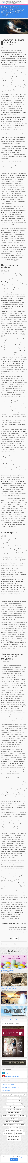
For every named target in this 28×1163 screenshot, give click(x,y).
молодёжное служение (14, 1121)
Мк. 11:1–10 (4, 47)
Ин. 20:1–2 (19, 746)
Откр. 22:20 (15, 259)
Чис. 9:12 (20, 565)
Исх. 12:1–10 (22, 323)
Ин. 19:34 (16, 624)
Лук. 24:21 (10, 225)
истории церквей (14, 1113)
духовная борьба (14, 1101)
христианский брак (14, 1139)
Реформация (20, 1133)
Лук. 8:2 (11, 711)
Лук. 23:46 (10, 576)
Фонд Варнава (6, 1090)
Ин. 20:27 (11, 640)
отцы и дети (14, 1127)
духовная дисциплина (14, 1104)
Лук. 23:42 (21, 242)
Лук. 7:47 (22, 705)
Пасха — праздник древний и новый (11, 1005)
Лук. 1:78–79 (20, 681)
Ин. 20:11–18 (5, 662)
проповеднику (8, 1133)
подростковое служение (14, 1130)
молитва (14, 1118)
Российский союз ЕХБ (8, 1084)
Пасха (16, 938)
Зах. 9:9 (12, 91)
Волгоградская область (12, 1076)
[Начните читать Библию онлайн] (14, 1062)
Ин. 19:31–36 (13, 565)
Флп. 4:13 (9, 809)
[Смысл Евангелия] (14, 1011)
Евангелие (7, 1107)
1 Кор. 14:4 (21, 885)
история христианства (9, 1116)
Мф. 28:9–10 (5, 881)
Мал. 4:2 (10, 675)
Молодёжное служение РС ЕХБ (10, 1087)
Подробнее (22, 1157)
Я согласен (14, 1159)
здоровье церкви (19, 1107)
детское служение (14, 1098)
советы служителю (14, 1136)
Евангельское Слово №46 (9, 1020)
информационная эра (14, 1110)
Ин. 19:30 (3, 535)
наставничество (9, 1124)
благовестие (7, 1095)
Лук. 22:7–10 (5, 270)
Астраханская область (12, 1073)
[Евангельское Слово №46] (14, 1041)
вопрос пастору (19, 1095)
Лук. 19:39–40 (12, 114)
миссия (23, 1116)
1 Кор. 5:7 (16, 495)
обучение (20, 1124)
